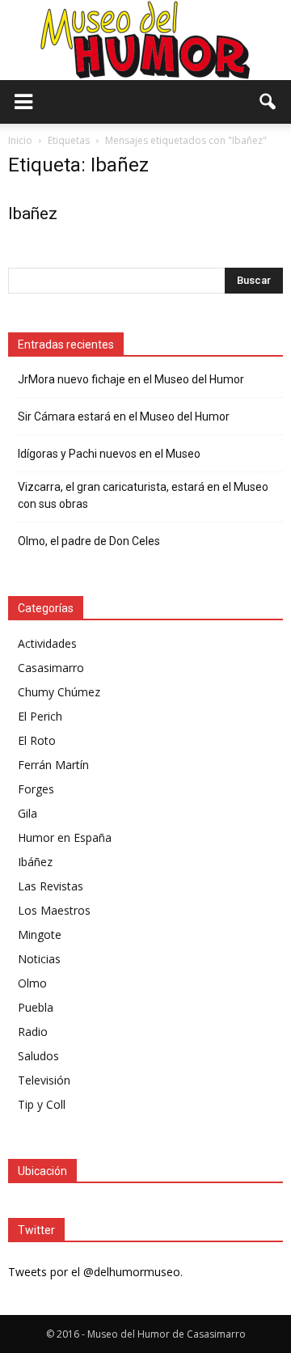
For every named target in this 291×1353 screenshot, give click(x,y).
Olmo (32, 983)
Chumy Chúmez (59, 692)
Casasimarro (51, 667)
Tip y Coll (41, 1104)
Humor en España (65, 837)
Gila (27, 813)
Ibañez (32, 213)
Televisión (44, 1080)
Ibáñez (35, 861)
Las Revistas (50, 886)
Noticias (39, 958)
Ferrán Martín (53, 764)
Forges (36, 789)
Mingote (39, 934)
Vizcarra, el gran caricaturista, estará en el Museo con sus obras (143, 495)
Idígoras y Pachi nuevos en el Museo (109, 453)
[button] (268, 102)
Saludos (38, 1055)
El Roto (37, 740)
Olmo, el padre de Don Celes (89, 541)
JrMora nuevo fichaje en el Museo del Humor (131, 379)
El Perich (40, 716)
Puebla (35, 1007)
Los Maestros (54, 910)
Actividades (47, 643)
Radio (33, 1031)
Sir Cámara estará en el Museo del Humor (124, 416)
